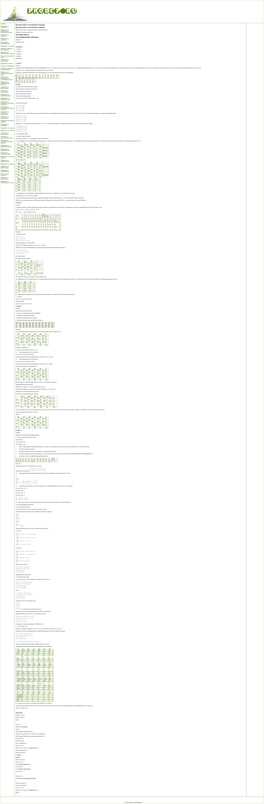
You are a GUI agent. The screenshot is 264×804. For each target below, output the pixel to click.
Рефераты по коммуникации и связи (7, 182)
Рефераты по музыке (7, 63)
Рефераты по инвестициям (5, 167)
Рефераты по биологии (5, 35)
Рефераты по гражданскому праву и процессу (7, 142)
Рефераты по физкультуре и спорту (7, 53)
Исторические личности (5, 174)
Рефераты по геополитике (5, 133)
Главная (3, 23)
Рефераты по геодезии (7, 128)
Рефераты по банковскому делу (6, 95)
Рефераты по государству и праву (7, 137)
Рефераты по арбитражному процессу (5, 83)
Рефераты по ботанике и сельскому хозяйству (7, 103)
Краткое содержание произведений (7, 49)
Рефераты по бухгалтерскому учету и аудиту (7, 108)
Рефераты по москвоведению (5, 43)
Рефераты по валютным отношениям (5, 113)
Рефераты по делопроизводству (6, 146)
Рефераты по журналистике (5, 161)
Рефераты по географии (5, 125)
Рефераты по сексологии (5, 27)
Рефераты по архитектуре (5, 87)
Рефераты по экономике (5, 39)
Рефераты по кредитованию (5, 150)
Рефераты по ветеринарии (5, 117)
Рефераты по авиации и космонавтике (7, 69)
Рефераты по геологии (7, 130)
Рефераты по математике (5, 60)
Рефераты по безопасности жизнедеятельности (7, 78)
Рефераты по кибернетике (5, 178)
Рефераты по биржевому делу (5, 99)
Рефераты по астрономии (5, 91)
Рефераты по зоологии (7, 164)
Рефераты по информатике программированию (6, 31)
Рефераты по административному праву (7, 73)
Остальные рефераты (7, 66)
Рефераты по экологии (7, 46)
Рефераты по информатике (5, 171)
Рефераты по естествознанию (6, 153)
